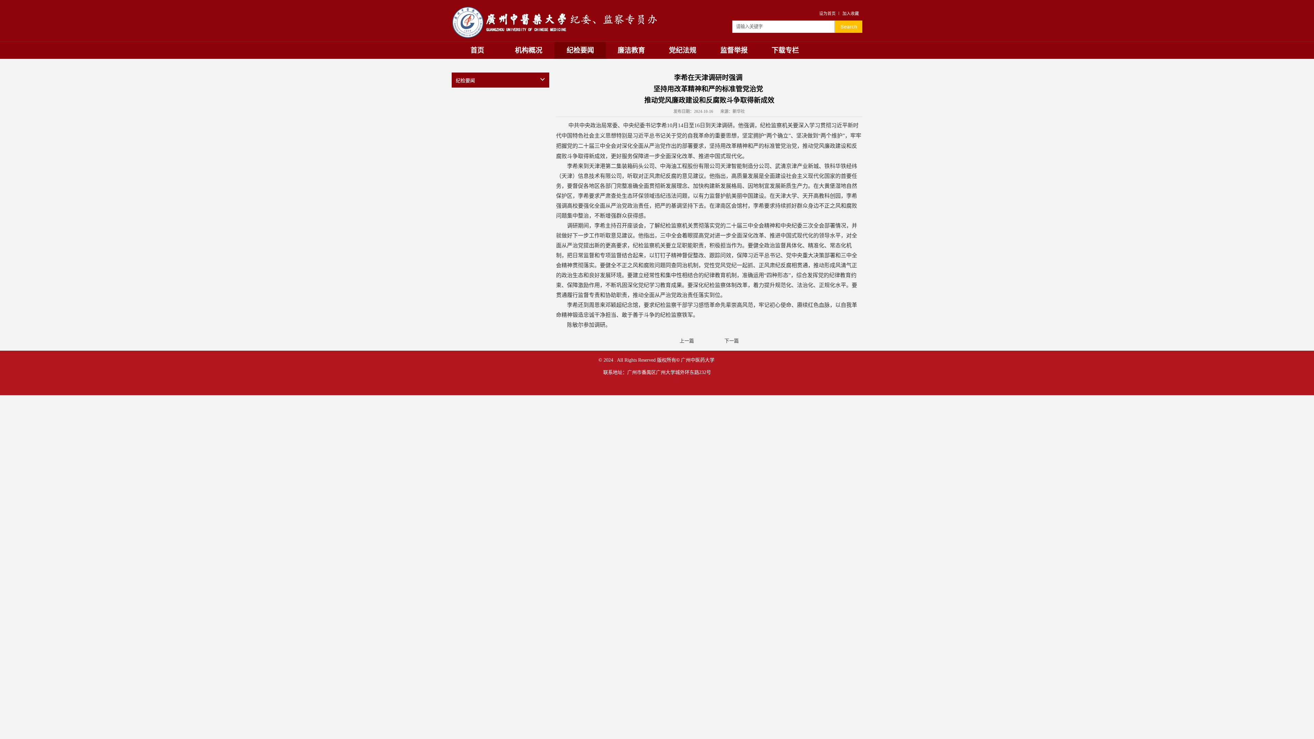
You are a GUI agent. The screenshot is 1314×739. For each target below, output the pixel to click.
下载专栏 (785, 50)
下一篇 (731, 340)
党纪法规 (682, 50)
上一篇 (687, 340)
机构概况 (528, 50)
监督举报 (734, 50)
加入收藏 (850, 13)
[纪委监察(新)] (554, 7)
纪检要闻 (580, 50)
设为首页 (827, 13)
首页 (477, 50)
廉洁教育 (631, 50)
